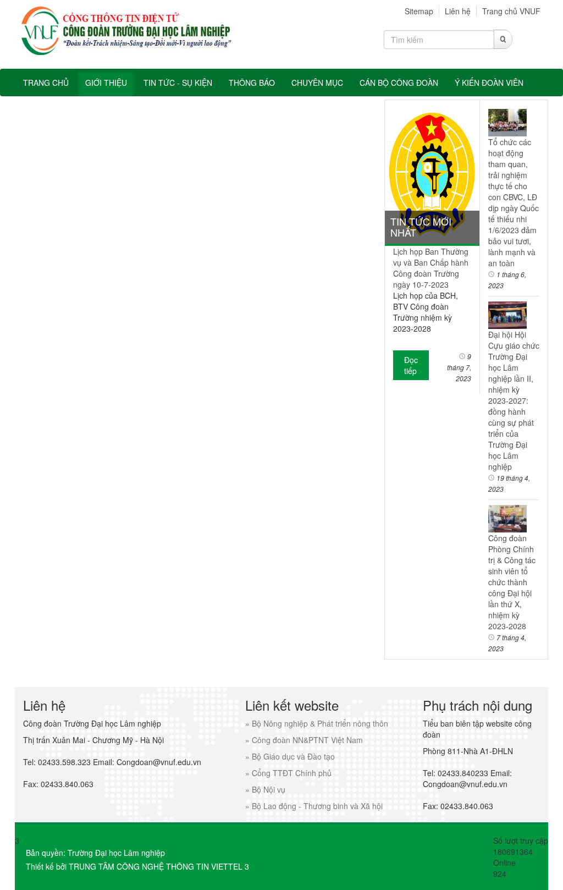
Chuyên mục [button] (317, 82)
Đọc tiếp (411, 365)
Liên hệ (458, 11)
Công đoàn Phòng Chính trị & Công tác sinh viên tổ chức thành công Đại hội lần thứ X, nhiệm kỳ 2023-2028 (512, 581)
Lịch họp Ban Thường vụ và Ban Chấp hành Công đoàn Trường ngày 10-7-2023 (430, 268)
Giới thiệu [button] (106, 82)
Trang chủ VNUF (511, 11)
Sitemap (419, 11)
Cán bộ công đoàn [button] (399, 82)
